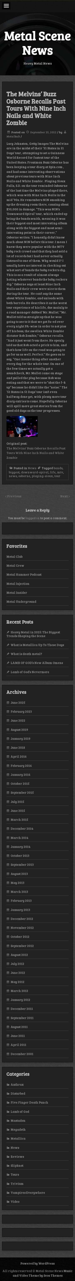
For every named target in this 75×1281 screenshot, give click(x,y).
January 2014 (20, 846)
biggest (14, 472)
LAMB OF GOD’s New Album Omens (37, 663)
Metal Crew (15, 565)
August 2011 (19, 1027)
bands (58, 468)
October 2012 (20, 936)
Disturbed (18, 1093)
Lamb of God (20, 1111)
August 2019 (19, 729)
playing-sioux (42, 476)
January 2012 (20, 1000)
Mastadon (18, 1120)
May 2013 (17, 883)
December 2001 (22, 1054)
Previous (14, 496)
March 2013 (19, 891)
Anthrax (17, 1084)
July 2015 (17, 802)
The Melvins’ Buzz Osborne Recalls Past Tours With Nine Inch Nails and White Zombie (35, 453)
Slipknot (17, 1165)
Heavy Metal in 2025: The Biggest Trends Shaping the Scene (33, 634)
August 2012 (19, 955)
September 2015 (22, 792)
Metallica (18, 1138)
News (32, 468)
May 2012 (17, 982)
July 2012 (17, 964)
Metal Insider (16, 592)
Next (64, 496)
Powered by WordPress (37, 1263)
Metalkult (13, 136)
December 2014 (22, 828)
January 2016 (20, 774)
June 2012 (18, 972)
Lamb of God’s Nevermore (30, 672)
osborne (24, 476)
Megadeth (18, 1129)
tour (57, 476)
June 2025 (18, 702)
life (53, 472)
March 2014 (19, 838)
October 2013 (20, 855)
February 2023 (21, 711)
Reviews (17, 1156)
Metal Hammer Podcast (23, 574)
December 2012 (22, 919)
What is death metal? (26, 654)
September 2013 (22, 864)
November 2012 (22, 928)
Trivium (17, 1183)
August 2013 (19, 874)
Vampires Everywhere (28, 1192)
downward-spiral (35, 472)
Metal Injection (17, 583)
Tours (15, 1174)
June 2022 (18, 720)
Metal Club (14, 556)
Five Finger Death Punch (29, 1102)
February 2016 (21, 765)
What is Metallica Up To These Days (37, 645)
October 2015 (20, 783)
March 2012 (19, 991)
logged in (32, 518)
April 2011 (18, 1045)
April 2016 (19, 756)
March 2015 (19, 819)
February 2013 (21, 900)
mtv (60, 472)
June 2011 (18, 1036)
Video (15, 1201)
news (13, 476)
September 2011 (22, 1018)
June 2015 (18, 810)
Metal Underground (21, 601)
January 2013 (20, 910)
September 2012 (22, 946)
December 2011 (22, 1009)
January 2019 (20, 738)
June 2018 (18, 747)
